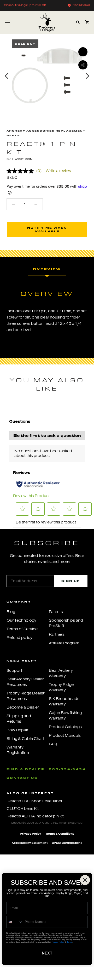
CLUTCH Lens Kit (23, 808)
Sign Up (70, 581)
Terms (69, 942)
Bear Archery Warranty (61, 673)
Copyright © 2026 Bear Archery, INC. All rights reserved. (47, 822)
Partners (56, 634)
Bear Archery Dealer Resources (25, 682)
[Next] (87, 76)
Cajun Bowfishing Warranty (65, 716)
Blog (11, 612)
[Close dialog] (85, 880)
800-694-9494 (67, 769)
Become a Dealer (23, 707)
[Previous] (6, 76)
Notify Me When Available (47, 229)
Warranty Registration (18, 750)
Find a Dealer (81, 5)
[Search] (78, 22)
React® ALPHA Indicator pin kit (35, 816)
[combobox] (15, 922)
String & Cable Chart (25, 738)
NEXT (47, 953)
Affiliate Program (64, 643)
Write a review (58, 171)
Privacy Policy (30, 833)
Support (14, 670)
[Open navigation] (7, 22)
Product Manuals (65, 735)
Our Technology (21, 620)
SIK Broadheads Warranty (64, 701)
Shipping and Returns (19, 719)
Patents (56, 612)
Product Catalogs (65, 727)
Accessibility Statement (30, 843)
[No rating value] (21, 171)
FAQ (53, 744)
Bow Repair (17, 730)
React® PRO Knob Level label (34, 801)
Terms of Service (22, 629)
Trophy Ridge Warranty (61, 687)
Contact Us (22, 778)
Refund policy (19, 637)
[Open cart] (87, 22)
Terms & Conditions (59, 833)
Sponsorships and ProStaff (66, 623)
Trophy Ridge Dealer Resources (25, 696)
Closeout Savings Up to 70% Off (25, 5)
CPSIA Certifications (67, 843)
